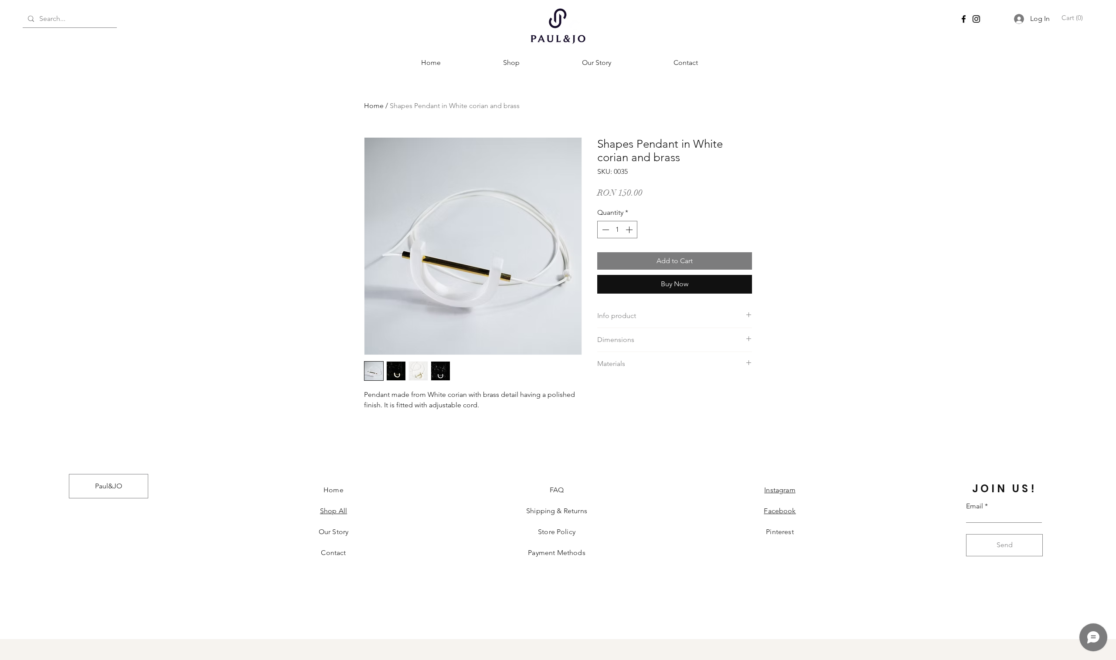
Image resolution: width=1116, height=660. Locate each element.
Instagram (779, 490)
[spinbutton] (617, 229)
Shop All (333, 511)
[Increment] (630, 229)
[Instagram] (976, 19)
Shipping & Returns (556, 511)
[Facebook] (964, 19)
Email (974, 506)
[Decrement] (605, 229)
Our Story (333, 532)
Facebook (780, 511)
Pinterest (779, 532)
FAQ (557, 490)
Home (374, 106)
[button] (1072, 18)
